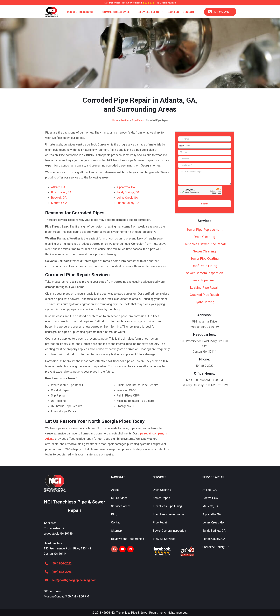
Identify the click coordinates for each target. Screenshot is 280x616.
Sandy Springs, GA (128, 192)
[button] (97, 12)
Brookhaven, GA (61, 192)
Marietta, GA (59, 203)
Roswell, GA (58, 197)
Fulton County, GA (128, 203)
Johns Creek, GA (127, 197)
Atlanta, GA (58, 187)
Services (125, 120)
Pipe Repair (138, 120)
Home (115, 120)
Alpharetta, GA (126, 187)
